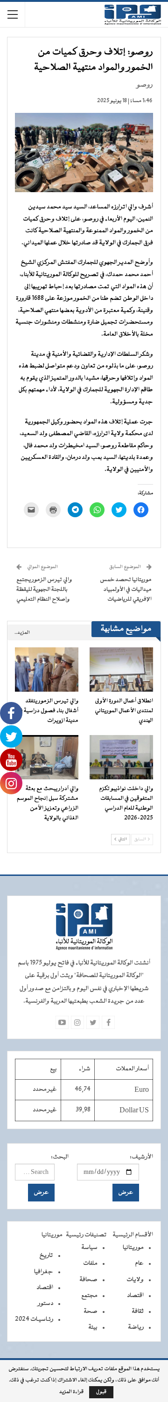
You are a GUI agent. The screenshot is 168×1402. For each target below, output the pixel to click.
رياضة (136, 1327)
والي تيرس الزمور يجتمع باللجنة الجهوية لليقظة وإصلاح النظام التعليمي (44, 589)
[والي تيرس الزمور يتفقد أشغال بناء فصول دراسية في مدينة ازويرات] (46, 669)
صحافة (88, 1280)
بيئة (93, 1327)
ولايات (135, 1280)
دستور (45, 1303)
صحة (91, 1311)
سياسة (89, 1247)
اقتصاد (135, 1295)
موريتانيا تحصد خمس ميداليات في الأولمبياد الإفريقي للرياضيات (126, 589)
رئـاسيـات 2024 (34, 1319)
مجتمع (89, 1295)
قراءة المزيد (71, 1392)
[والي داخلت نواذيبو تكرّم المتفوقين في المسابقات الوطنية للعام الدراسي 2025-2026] (121, 757)
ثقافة (138, 1311)
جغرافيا (43, 1272)
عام (139, 1263)
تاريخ (46, 1255)
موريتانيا (133, 1247)
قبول (101, 1391)
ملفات (90, 1263)
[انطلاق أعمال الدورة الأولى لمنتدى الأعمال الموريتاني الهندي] (121, 669)
